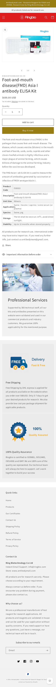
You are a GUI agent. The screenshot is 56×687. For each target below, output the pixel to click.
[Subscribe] (47, 650)
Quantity (5, 106)
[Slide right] (34, 70)
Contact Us (11, 520)
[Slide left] (22, 70)
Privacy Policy (12, 546)
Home (8, 500)
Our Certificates (13, 513)
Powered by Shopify (31, 682)
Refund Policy (12, 533)
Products (10, 507)
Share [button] (8, 245)
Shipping (15, 101)
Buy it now (28, 130)
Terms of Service (13, 539)
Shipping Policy (13, 526)
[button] (3, 17)
